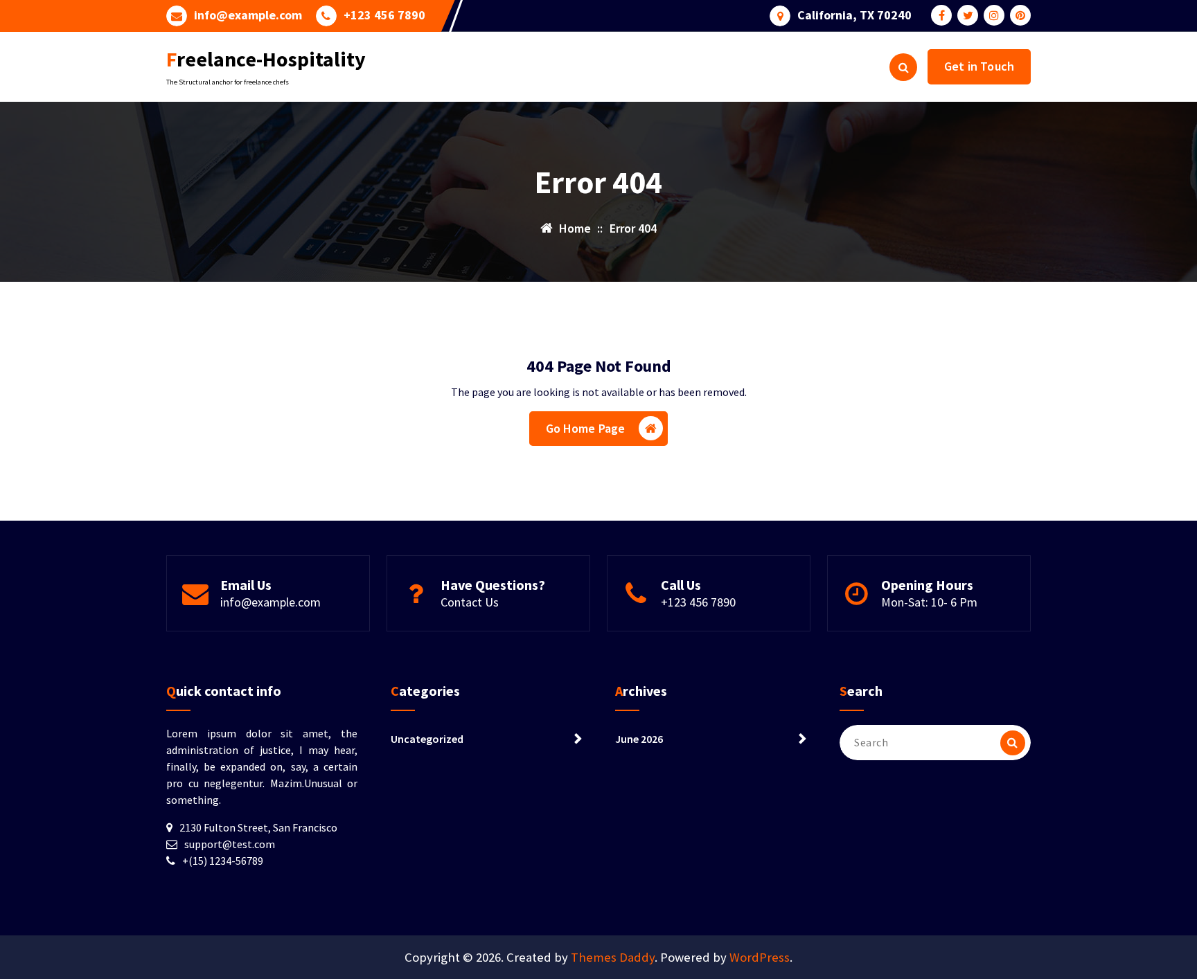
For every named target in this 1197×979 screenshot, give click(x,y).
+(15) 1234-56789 (222, 861)
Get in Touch (979, 66)
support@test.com (229, 844)
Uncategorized (427, 739)
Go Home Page (586, 428)
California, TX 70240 (854, 15)
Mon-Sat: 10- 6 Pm (929, 602)
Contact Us (470, 602)
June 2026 (639, 739)
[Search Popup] (903, 67)
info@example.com (248, 15)
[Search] (1012, 742)
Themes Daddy (613, 957)
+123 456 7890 (384, 15)
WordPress (759, 957)
